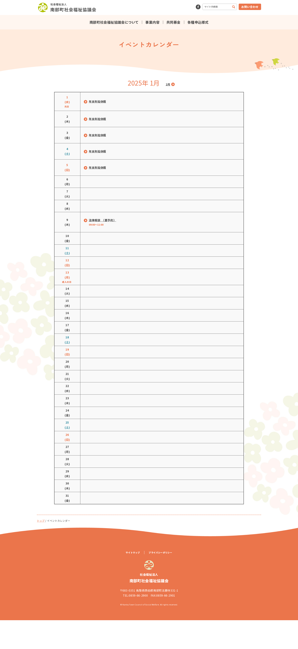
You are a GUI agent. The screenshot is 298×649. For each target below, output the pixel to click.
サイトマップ (133, 552)
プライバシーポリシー (160, 552)
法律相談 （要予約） (102, 220)
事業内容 (152, 22)
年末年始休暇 (97, 101)
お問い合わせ (250, 7)
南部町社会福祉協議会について (114, 22)
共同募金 (173, 22)
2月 (168, 84)
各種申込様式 (197, 22)
